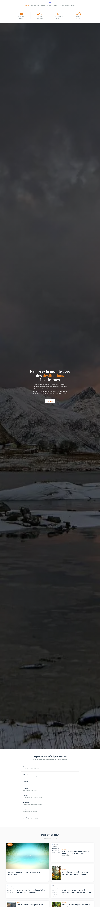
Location (55, 5)
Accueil (27, 5)
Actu (31, 5)
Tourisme (61, 5)
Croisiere (49, 5)
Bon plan (36, 5)
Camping (42, 5)
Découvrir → (50, 401)
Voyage (73, 5)
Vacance (67, 5)
